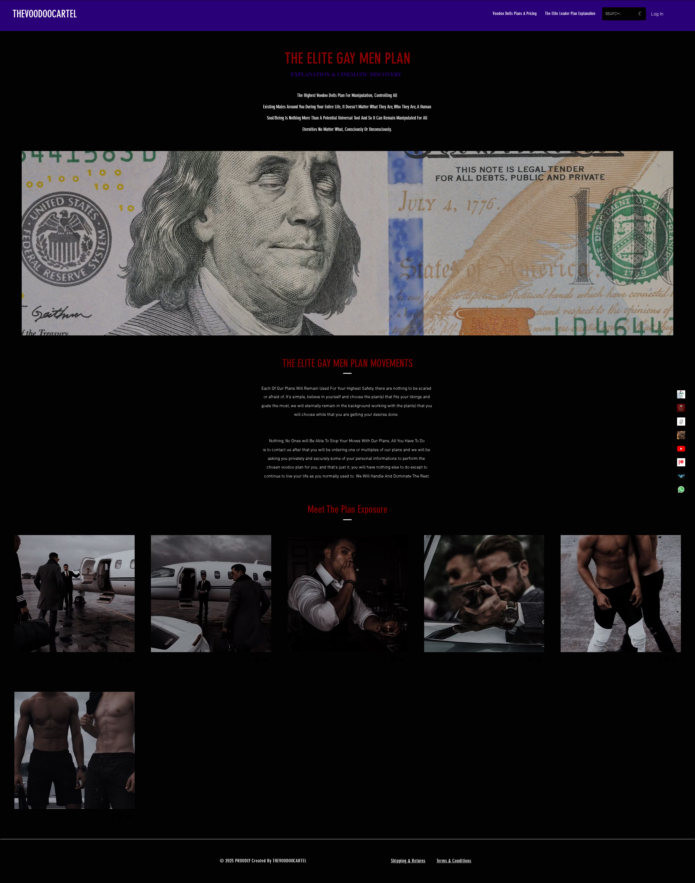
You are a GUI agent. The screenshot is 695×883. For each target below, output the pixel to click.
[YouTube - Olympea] (681, 449)
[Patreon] (681, 462)
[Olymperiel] (681, 394)
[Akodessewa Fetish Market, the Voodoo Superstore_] (681, 435)
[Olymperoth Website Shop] (681, 408)
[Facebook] (112, 659)
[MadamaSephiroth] (681, 476)
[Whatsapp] (681, 489)
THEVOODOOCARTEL (44, 14)
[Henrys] (681, 421)
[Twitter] (120, 659)
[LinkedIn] (129, 659)
